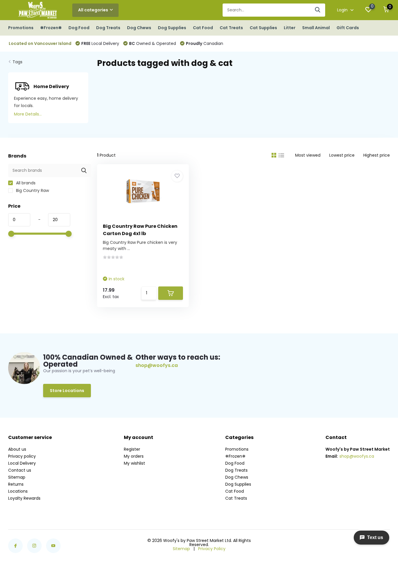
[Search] (318, 10)
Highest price (376, 155)
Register (132, 449)
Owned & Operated (152, 43)
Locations (18, 491)
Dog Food (78, 28)
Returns (16, 484)
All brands (25, 183)
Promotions (21, 28)
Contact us (19, 470)
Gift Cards (348, 28)
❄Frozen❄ (51, 28)
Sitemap (16, 477)
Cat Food (203, 28)
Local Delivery (100, 43)
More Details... (28, 114)
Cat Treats (231, 28)
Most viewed (307, 155)
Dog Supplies (172, 28)
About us (17, 449)
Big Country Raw (32, 190)
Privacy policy (22, 456)
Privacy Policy (212, 549)
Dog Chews (139, 28)
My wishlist (134, 463)
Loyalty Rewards (24, 498)
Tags (17, 62)
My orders (134, 456)
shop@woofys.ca (156, 365)
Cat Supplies (263, 28)
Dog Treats (108, 28)
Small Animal (316, 28)
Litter (289, 28)
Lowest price (342, 155)
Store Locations (67, 390)
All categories (93, 10)
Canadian (204, 43)
